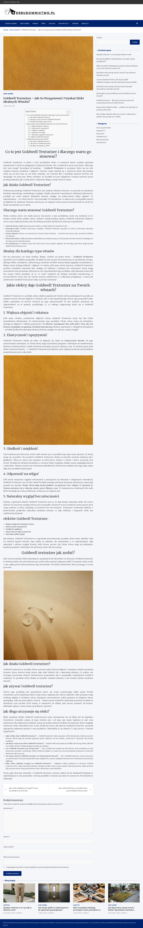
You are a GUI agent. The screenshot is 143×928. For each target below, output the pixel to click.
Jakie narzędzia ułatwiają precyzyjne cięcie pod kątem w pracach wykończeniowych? (86, 910)
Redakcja (85, 23)
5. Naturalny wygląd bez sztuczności (41, 135)
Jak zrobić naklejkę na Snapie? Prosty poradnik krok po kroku (23, 789)
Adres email (8, 847)
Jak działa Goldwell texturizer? (40, 141)
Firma (43, 23)
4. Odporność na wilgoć (38, 132)
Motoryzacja (64, 23)
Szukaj (99, 38)
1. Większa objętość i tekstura (39, 126)
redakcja (19, 913)
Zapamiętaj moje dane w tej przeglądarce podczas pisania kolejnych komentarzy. (37, 867)
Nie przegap (10, 880)
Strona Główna (11, 23)
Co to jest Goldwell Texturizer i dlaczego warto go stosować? (48, 115)
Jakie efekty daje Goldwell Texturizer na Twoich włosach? (47, 124)
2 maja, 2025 (42, 913)
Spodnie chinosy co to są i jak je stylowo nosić (113, 55)
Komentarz (8, 808)
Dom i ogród (24, 23)
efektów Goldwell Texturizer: (40, 137)
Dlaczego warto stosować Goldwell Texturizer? (45, 119)
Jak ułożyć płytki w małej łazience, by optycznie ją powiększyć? (53, 909)
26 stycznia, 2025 (9, 106)
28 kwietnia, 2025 (114, 913)
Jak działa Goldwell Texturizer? (40, 117)
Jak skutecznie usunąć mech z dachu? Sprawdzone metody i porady (121, 910)
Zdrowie (75, 23)
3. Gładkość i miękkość (37, 130)
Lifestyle (52, 23)
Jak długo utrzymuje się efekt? (40, 146)
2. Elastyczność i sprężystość (39, 128)
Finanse (35, 23)
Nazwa (6, 837)
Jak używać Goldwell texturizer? (40, 143)
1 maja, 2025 (77, 913)
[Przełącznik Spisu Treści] (67, 112)
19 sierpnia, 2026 (9, 913)
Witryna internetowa (11, 857)
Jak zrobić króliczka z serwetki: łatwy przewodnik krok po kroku (73, 789)
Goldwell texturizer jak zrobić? (38, 139)
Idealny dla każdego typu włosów (41, 121)
